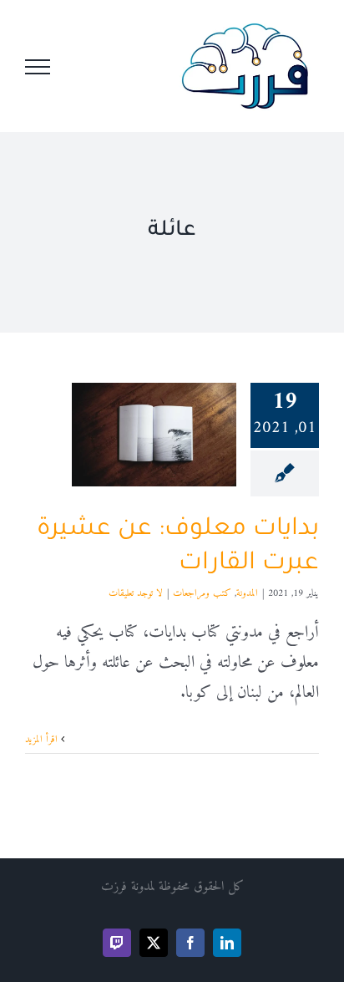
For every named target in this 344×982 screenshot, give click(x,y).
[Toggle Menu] (37, 66)
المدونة (247, 594)
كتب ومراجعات (202, 594)
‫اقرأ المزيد (43, 740)
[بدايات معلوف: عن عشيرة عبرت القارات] (154, 434)
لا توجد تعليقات (136, 594)
